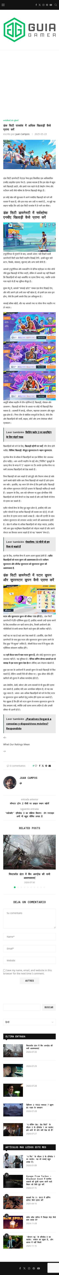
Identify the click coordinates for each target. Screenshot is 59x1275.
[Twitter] (40, 5)
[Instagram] (43, 5)
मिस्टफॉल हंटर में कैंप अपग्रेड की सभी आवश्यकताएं (29, 875)
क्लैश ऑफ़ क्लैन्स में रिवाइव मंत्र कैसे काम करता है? (41, 1218)
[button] (6, 861)
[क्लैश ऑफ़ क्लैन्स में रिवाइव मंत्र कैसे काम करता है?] (13, 1222)
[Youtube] (51, 5)
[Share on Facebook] (39, 765)
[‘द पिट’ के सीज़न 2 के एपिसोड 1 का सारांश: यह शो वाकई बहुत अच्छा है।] (13, 1161)
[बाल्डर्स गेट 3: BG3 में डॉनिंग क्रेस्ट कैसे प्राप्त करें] (13, 1202)
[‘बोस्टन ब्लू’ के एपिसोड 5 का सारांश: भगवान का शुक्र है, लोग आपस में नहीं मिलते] (13, 1242)
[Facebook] (36, 5)
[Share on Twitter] (43, 765)
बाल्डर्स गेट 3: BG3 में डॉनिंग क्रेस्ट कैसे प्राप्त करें (38, 1198)
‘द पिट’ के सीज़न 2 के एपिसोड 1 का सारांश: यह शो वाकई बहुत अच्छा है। (40, 1159)
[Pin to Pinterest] (46, 765)
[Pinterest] (47, 5)
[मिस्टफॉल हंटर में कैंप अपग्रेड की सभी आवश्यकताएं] (29, 852)
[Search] (55, 5)
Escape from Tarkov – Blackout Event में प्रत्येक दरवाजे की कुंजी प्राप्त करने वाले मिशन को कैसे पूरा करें (39, 1180)
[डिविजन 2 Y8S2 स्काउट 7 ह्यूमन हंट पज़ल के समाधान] (13, 1109)
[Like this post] (36, 765)
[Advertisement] (29, 85)
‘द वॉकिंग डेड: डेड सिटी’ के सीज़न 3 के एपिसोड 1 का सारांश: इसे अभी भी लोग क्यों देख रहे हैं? (40, 1127)
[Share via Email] (50, 765)
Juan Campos (22, 134)
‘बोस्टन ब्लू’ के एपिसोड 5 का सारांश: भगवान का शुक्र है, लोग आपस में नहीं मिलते (39, 1240)
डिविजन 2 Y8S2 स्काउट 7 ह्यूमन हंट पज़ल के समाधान (39, 1106)
